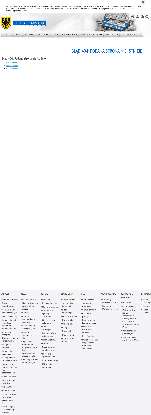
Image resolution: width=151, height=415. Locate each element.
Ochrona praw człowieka (8, 382)
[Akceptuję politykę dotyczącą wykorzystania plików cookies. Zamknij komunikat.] (143, 2)
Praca (23, 295)
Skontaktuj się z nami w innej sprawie (9, 410)
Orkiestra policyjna (86, 315)
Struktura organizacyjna (88, 305)
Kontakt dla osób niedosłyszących (10, 312)
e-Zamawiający (129, 307)
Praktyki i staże (9, 391)
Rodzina (46, 300)
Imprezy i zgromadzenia (48, 356)
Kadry (25, 313)
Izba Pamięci (88, 337)
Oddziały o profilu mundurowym (30, 362)
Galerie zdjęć (68, 325)
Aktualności (67, 295)
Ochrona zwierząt (50, 308)
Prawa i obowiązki (46, 329)
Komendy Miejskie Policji (109, 301)
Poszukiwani (68, 336)
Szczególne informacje (67, 305)
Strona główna (12, 66)
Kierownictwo (88, 300)
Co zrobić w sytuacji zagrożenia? (48, 314)
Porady (44, 295)
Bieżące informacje (67, 312)
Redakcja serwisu (13, 68)
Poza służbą (68, 321)
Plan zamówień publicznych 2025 (130, 333)
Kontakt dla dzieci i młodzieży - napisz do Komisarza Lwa (10, 325)
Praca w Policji (8, 388)
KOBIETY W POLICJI (68, 341)
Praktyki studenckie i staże (27, 336)
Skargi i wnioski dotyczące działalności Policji (9, 399)
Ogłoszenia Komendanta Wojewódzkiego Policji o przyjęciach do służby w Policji (29, 350)
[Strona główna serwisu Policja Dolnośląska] (132, 17)
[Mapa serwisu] (137, 17)
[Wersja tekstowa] (142, 17)
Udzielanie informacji (47, 366)
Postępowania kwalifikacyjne (28, 328)
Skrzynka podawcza (7, 347)
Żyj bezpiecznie (49, 304)
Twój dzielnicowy (10, 317)
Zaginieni (66, 332)
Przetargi (126, 303)
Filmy (64, 328)
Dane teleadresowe (8, 305)
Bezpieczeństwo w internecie (49, 335)
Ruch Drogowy (9, 377)
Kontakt (5, 295)
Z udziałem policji (50, 361)
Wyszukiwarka (12, 63)
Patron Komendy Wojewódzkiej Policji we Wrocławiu (90, 345)
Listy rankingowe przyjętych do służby (30, 307)
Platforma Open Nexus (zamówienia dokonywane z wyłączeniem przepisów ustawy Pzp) (130, 319)
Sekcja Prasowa (69, 300)
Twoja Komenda (108, 295)
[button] (147, 17)
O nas (83, 295)
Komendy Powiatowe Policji (110, 308)
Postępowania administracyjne (9, 360)
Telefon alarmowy (10, 300)
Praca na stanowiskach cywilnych (28, 320)
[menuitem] (7, 34)
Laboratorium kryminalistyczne (90, 322)
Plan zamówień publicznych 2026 (130, 339)
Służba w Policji (29, 300)
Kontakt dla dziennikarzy (8, 353)
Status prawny (89, 311)
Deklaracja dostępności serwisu (87, 330)
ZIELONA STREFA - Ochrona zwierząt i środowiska (10, 337)
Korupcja (46, 344)
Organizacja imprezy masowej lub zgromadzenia (10, 369)
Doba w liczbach (69, 317)
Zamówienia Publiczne (127, 297)
